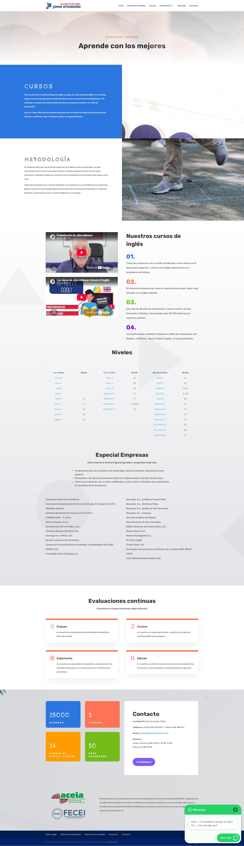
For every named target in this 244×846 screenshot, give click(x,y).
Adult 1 (160, 377)
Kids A (58, 383)
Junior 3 (58, 414)
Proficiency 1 (109, 404)
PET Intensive (160, 424)
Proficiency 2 (109, 409)
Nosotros (113, 834)
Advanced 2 (109, 398)
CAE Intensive (160, 435)
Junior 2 (58, 409)
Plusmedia (112, 842)
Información (165, 6)
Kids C (58, 393)
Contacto (193, 6)
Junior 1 (58, 404)
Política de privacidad (70, 834)
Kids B (58, 388)
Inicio (121, 6)
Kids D (58, 398)
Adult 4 (160, 398)
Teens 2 (109, 377)
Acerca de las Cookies (95, 834)
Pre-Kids (58, 377)
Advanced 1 (109, 393)
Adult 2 (160, 383)
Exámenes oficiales (136, 6)
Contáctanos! (143, 762)
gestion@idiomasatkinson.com (153, 733)
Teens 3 (109, 383)
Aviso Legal (51, 834)
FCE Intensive (160, 430)
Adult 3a (160, 388)
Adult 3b (160, 393)
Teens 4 (109, 388)
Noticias (182, 6)
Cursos (152, 6)
